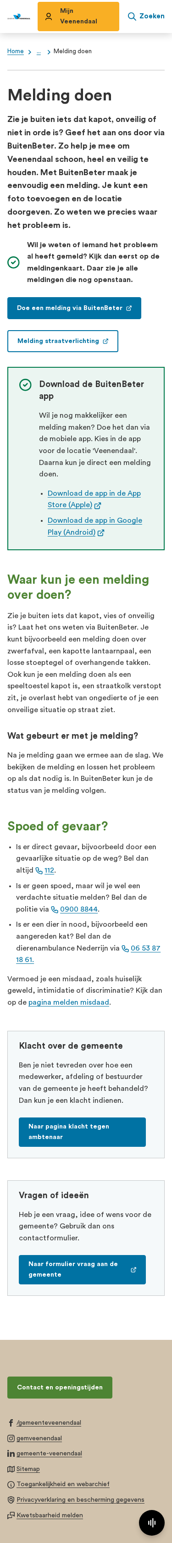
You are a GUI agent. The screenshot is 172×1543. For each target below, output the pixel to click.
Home (15, 51)
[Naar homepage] (18, 16)
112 (49, 870)
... (39, 51)
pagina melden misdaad (68, 1002)
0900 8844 (79, 909)
